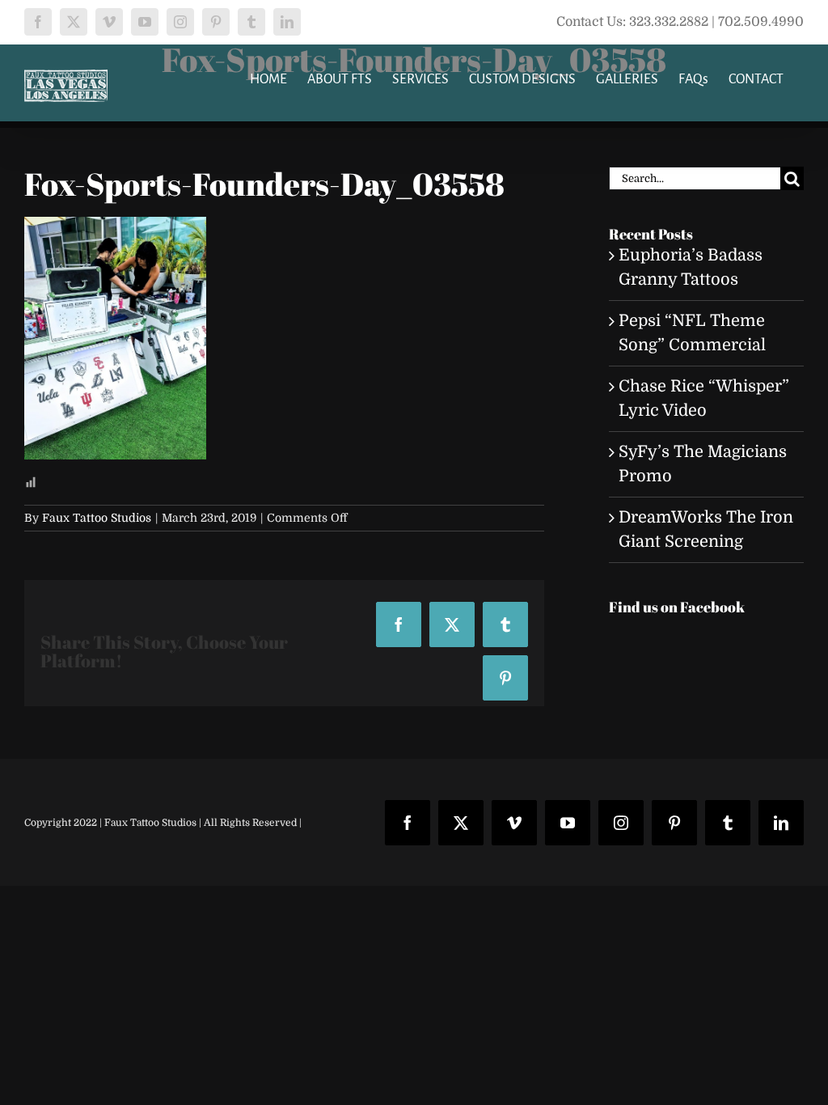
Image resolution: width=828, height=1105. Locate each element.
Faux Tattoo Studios (96, 517)
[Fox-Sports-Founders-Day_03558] (115, 228)
